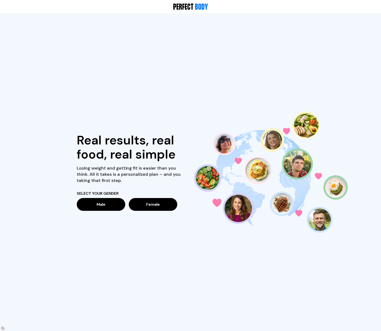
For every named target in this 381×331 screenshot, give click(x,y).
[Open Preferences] (3, 328)
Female (153, 204)
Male (101, 204)
